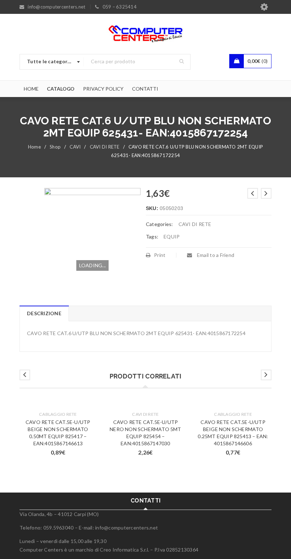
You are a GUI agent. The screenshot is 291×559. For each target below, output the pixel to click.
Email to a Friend (215, 255)
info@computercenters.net (126, 528)
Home (34, 147)
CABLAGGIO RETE (58, 414)
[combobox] (52, 61)
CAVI (75, 147)
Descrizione (44, 313)
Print (159, 255)
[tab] (44, 313)
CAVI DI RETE (105, 147)
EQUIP (172, 236)
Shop (55, 147)
